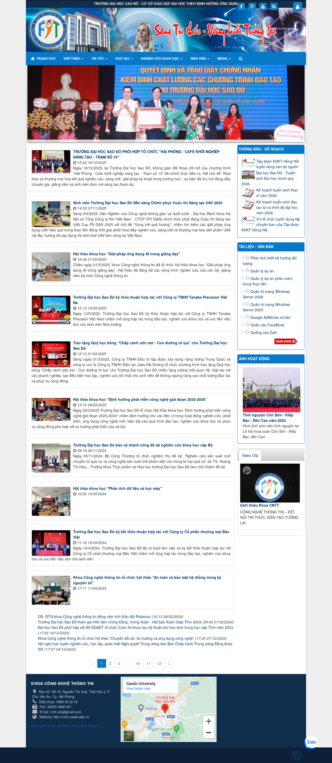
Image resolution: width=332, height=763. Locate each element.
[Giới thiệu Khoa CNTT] (270, 483)
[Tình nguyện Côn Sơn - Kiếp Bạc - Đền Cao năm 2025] (272, 389)
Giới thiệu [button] (72, 58)
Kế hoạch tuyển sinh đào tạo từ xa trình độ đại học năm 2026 (277, 207)
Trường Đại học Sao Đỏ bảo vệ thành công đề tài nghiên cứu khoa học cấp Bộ (143, 445)
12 (159, 663)
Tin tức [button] (98, 58)
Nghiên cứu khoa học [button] (160, 58)
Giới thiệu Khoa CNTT (259, 505)
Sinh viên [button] (198, 58)
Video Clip (250, 455)
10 (138, 663)
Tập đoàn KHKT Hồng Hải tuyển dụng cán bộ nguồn (277, 164)
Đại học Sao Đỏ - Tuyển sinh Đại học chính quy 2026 (268, 178)
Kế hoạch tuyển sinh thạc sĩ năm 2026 (277, 192)
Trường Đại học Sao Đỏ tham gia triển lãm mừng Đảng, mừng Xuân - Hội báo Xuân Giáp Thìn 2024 (119, 621)
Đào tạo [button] (122, 58)
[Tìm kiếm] (241, 58)
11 (149, 663)
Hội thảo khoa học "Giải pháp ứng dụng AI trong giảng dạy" (126, 253)
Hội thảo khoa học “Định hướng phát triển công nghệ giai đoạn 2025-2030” (140, 399)
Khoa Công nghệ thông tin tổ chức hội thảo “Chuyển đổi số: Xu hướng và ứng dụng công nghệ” (116, 638)
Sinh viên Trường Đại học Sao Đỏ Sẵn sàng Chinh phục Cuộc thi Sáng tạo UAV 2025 (147, 202)
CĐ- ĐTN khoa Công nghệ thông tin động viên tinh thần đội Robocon (94, 616)
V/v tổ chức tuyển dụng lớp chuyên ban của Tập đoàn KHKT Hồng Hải (270, 224)
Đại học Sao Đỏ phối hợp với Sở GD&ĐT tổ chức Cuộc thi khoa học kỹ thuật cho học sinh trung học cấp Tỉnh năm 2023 (135, 627)
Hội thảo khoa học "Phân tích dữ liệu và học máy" (117, 488)
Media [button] (222, 58)
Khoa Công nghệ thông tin (81, 725)
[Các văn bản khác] (286, 342)
